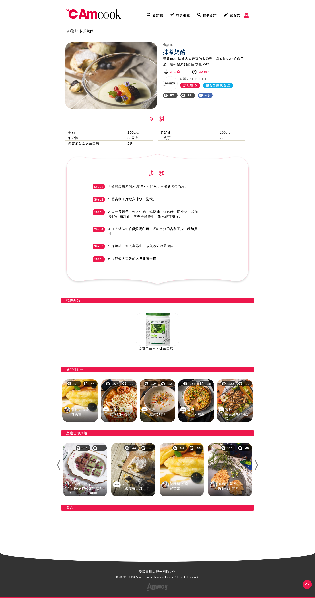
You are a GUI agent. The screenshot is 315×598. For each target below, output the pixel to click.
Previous (58, 465)
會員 (246, 15)
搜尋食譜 (210, 15)
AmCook (93, 13)
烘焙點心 (190, 85)
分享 (207, 95)
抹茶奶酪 (87, 31)
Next (258, 465)
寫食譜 (235, 15)
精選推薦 (183, 15)
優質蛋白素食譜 (218, 85)
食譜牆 (158, 15)
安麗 (182, 79)
